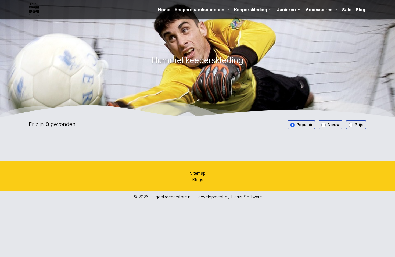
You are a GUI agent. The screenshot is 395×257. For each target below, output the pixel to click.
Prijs (359, 124)
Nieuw (333, 124)
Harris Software (246, 196)
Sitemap (198, 173)
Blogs (197, 179)
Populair (304, 124)
